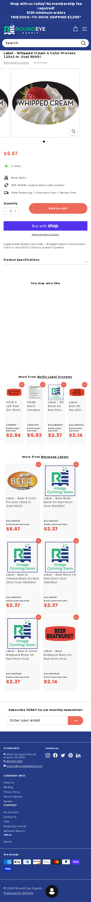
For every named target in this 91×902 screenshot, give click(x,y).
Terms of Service (13, 796)
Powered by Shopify (18, 893)
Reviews (8, 801)
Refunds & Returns (14, 831)
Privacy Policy (12, 792)
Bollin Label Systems (16, 62)
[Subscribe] (75, 720)
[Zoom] (73, 131)
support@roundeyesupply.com (25, 766)
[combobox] (45, 43)
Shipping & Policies (15, 826)
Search (8, 841)
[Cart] (75, 29)
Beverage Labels (55, 456)
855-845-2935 (15, 761)
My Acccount (11, 812)
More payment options (45, 234)
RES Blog (8, 787)
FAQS (6, 821)
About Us (9, 782)
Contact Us (10, 817)
